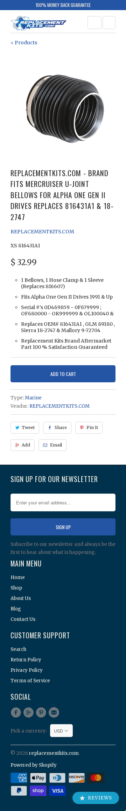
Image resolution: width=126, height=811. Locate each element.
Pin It (92, 427)
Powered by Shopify (33, 765)
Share (61, 427)
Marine (33, 398)
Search (18, 649)
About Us (20, 598)
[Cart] (109, 22)
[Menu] (95, 22)
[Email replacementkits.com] (55, 712)
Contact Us (22, 619)
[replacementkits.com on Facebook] (16, 712)
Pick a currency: (30, 731)
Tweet (28, 427)
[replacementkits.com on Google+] (29, 712)
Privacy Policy (26, 670)
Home (17, 577)
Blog (15, 609)
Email (56, 445)
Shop (16, 588)
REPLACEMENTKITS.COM (42, 231)
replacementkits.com (54, 753)
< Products (23, 42)
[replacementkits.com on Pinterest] (42, 712)
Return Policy (25, 660)
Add (26, 445)
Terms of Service (30, 681)
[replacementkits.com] (38, 24)
